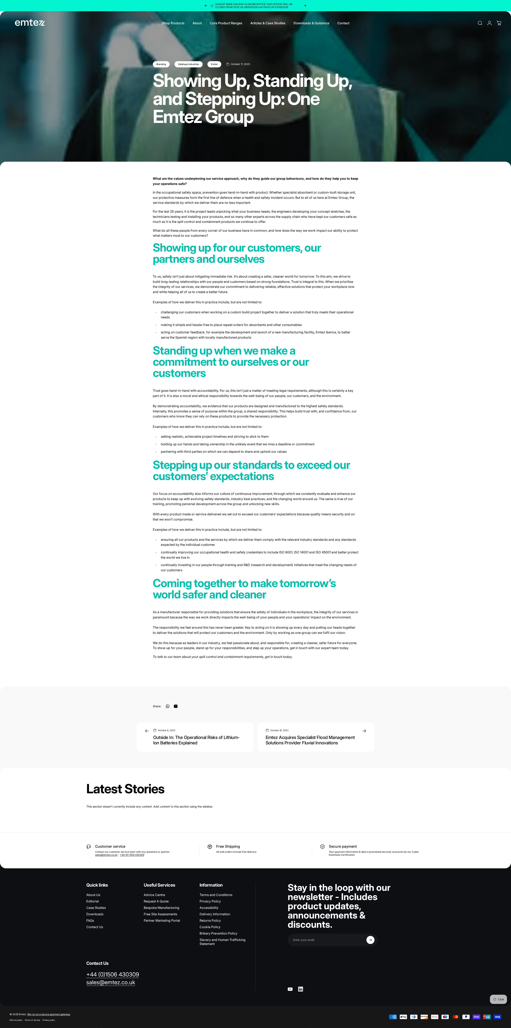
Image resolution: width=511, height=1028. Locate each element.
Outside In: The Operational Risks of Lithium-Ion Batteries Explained (196, 740)
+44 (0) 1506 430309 (132, 854)
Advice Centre (154, 895)
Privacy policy (49, 1020)
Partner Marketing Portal (162, 920)
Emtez (214, 64)
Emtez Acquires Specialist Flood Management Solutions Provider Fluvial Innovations (310, 740)
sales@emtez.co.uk (106, 854)
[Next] (304, 5)
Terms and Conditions (216, 895)
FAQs (90, 920)
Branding (161, 64)
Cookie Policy (210, 927)
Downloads (94, 914)
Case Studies (96, 908)
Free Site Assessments (160, 914)
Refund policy (16, 1020)
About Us (93, 895)
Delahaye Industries (188, 64)
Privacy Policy (210, 901)
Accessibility (209, 908)
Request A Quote (156, 901)
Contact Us (94, 927)
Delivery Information (215, 914)
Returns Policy (210, 920)
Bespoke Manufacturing (161, 908)
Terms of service (32, 1020)
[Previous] (206, 5)
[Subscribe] (370, 940)
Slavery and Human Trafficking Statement (223, 942)
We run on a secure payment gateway (48, 1014)
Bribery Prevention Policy (218, 933)
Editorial (92, 901)
